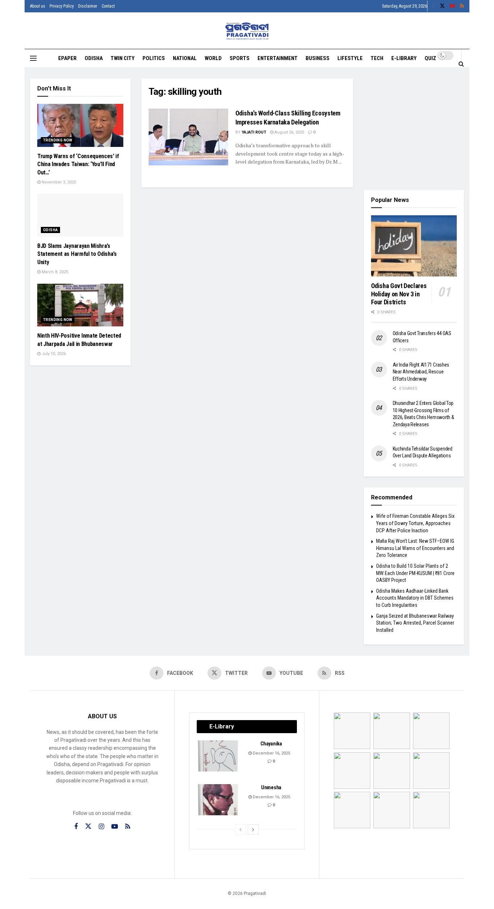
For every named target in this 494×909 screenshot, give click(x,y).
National (185, 58)
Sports (240, 58)
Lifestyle (350, 58)
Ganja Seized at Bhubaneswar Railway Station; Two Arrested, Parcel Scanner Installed (415, 623)
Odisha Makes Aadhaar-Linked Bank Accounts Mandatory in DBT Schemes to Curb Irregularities (414, 598)
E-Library (404, 58)
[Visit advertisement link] (414, 129)
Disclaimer (87, 6)
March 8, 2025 (54, 272)
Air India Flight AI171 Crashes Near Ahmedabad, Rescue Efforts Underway (421, 372)
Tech (377, 58)
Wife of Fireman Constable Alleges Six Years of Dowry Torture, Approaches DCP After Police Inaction (415, 523)
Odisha (94, 58)
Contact (108, 6)
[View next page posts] (253, 829)
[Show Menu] (33, 58)
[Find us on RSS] (462, 6)
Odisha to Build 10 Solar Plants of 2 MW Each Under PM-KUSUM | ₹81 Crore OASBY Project (415, 573)
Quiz (430, 58)
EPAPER (67, 58)
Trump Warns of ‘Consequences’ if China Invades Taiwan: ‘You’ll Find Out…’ (78, 164)
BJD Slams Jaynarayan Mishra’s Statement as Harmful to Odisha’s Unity (77, 254)
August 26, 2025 (288, 132)
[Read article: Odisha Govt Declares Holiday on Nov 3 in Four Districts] (414, 246)
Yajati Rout (254, 132)
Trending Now (57, 140)
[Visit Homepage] (247, 31)
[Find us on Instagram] (101, 827)
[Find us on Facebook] (433, 6)
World (213, 58)
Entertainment (277, 58)
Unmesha (271, 787)
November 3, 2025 (58, 182)
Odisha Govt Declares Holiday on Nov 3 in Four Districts (399, 294)
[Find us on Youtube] (452, 6)
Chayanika (271, 744)
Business (317, 58)
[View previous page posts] (240, 829)
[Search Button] (461, 64)
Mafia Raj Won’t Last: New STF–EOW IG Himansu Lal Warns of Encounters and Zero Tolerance (415, 548)
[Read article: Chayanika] (218, 755)
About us (37, 6)
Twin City (123, 58)
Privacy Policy (62, 6)
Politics (153, 58)
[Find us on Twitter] (442, 6)
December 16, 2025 (271, 753)
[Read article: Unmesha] (218, 799)
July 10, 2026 (53, 353)
